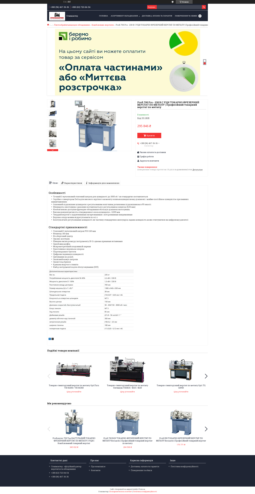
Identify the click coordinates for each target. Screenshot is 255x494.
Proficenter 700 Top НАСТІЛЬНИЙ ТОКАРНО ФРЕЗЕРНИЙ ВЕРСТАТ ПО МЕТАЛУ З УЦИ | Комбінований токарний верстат (74, 441)
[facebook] (50, 339)
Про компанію (98, 466)
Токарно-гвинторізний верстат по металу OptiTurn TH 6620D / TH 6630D (74, 386)
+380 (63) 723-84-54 (60, 473)
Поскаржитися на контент (120, 491)
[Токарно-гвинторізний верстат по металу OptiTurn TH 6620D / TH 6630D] (73, 369)
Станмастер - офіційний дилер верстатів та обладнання (66, 467)
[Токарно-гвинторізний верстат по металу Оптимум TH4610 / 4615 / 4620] (127, 369)
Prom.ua (142, 489)
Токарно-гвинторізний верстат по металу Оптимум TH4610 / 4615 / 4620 (127, 386)
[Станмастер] (57, 16)
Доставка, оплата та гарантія (157, 16)
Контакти (95, 470)
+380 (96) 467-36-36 (60, 476)
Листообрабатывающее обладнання (72, 25)
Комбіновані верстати (103, 25)
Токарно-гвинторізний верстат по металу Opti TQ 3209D (181, 386)
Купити (150, 135)
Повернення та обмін (186, 16)
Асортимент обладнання (124, 16)
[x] (53, 339)
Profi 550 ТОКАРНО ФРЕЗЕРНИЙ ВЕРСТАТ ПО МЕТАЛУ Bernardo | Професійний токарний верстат (181, 439)
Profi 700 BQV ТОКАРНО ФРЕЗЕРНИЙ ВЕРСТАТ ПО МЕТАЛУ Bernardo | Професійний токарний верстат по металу (127, 441)
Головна (103, 16)
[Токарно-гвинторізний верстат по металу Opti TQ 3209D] (181, 369)
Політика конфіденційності (185, 466)
